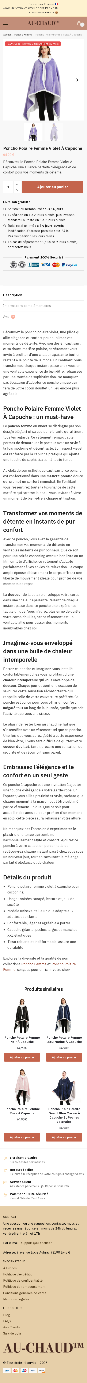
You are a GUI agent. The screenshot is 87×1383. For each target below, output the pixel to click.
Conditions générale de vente (24, 1293)
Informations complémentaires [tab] (27, 306)
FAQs (7, 1321)
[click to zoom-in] (43, 80)
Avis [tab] (8, 316)
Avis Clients (11, 1327)
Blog (6, 1315)
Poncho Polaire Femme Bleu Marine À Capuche (64, 1039)
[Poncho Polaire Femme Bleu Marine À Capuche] (64, 1015)
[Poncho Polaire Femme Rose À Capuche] (22, 1087)
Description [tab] (12, 295)
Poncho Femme (23, 34)
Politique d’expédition (18, 1274)
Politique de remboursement (24, 1287)
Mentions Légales (16, 1299)
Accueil (7, 34)
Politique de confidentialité (23, 1280)
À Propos (10, 1268)
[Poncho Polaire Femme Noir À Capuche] (22, 1015)
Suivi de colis (12, 1333)
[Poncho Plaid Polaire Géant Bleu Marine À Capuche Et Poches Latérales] (64, 1087)
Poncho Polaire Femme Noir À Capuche (22, 1039)
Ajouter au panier (52, 187)
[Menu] (9, 23)
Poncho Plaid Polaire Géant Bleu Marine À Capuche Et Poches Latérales (64, 1115)
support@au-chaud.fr (36, 1243)
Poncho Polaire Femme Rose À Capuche (22, 1111)
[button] (77, 79)
